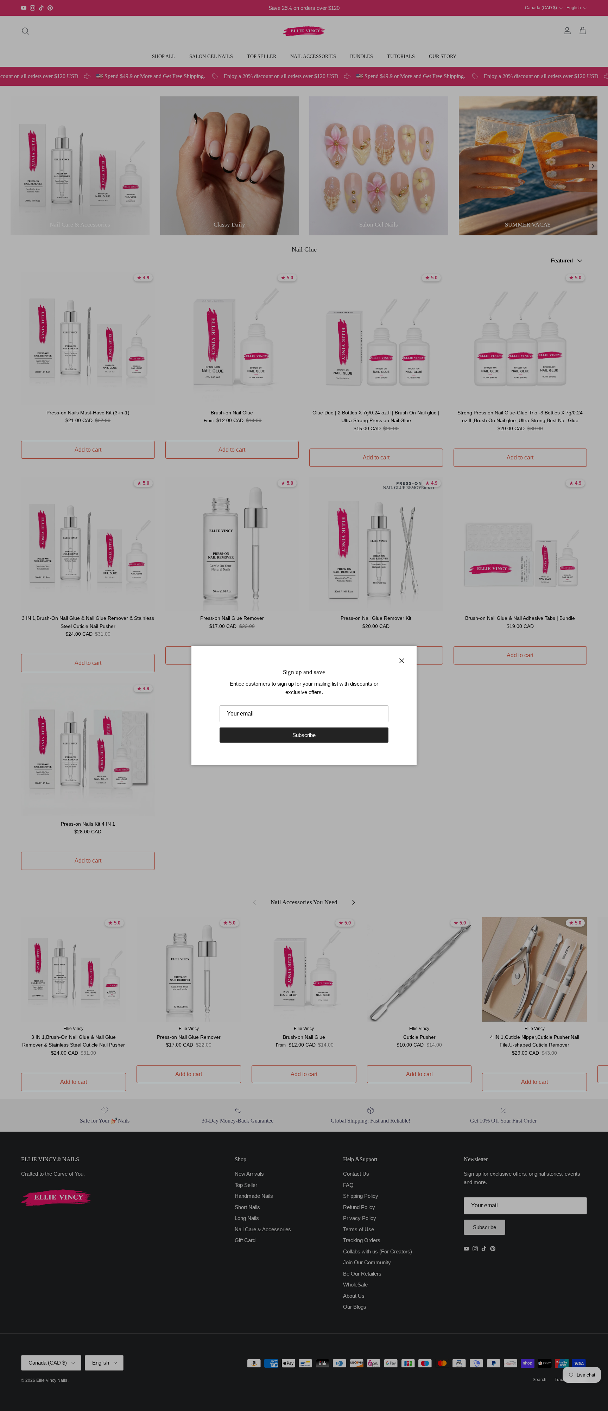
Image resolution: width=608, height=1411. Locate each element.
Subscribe (304, 735)
